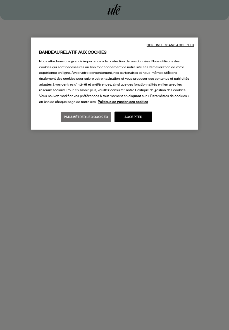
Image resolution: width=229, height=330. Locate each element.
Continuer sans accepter (170, 45)
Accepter (133, 117)
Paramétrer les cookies (86, 117)
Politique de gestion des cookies (123, 101)
